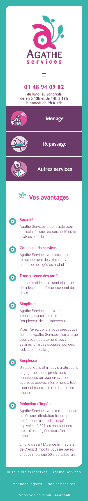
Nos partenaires (61, 484)
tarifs (30, 283)
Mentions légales (27, 484)
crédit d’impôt (54, 421)
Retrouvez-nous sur (44, 495)
